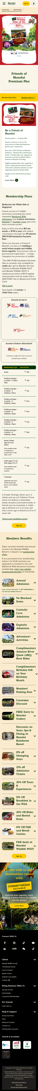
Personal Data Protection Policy (19, 1087)
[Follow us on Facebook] (5, 943)
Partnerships (6, 993)
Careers (5, 980)
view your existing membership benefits (16, 570)
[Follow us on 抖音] (33, 949)
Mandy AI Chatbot (8, 1022)
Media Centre (7, 973)
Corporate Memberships (10, 996)
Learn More (19, 906)
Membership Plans (9, 97)
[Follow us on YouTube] (33, 943)
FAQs (4, 1019)
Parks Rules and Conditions (19, 1082)
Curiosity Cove (19, 222)
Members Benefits (28, 97)
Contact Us (6, 1026)
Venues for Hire (7, 990)
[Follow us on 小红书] (14, 949)
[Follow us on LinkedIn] (5, 949)
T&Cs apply (7, 285)
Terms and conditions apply (14, 519)
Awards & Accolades (9, 977)
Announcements (8, 1016)
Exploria (6, 222)
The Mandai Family (8, 967)
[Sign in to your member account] (34, 3)
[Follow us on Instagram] (14, 943)
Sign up (19, 525)
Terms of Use (29, 1072)
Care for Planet (7, 970)
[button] (4, 3)
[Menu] (4, 3)
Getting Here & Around (10, 1029)
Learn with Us (6, 1006)
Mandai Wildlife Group (9, 963)
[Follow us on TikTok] (23, 943)
